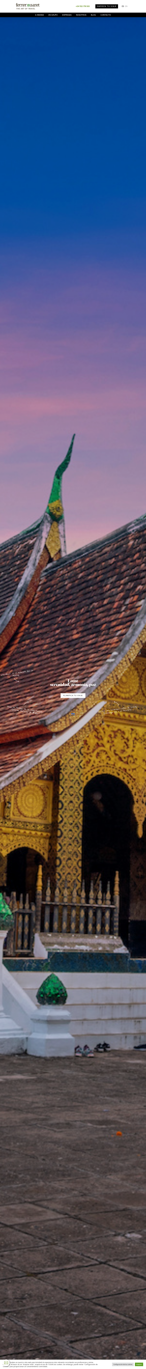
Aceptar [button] (139, 1364)
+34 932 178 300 (83, 6)
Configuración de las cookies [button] (122, 1364)
